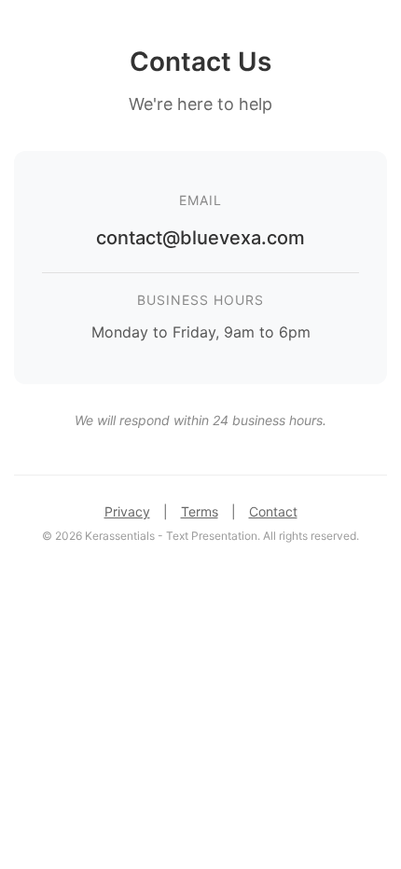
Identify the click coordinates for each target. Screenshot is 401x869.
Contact (273, 511)
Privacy (127, 511)
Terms (199, 511)
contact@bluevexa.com (200, 238)
